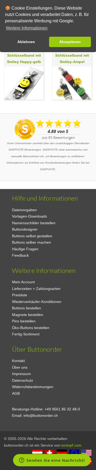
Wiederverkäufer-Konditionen (36, 302)
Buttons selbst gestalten (32, 236)
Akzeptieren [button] (70, 42)
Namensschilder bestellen (33, 223)
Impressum (21, 374)
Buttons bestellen (26, 308)
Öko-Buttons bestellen (30, 328)
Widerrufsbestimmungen (32, 387)
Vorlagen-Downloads (29, 216)
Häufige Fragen (25, 249)
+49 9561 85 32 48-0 (62, 409)
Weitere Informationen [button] (26, 28)
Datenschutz (22, 380)
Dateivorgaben (24, 210)
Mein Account (23, 282)
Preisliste (19, 295)
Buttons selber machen (31, 242)
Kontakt (18, 361)
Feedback (20, 255)
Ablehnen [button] (26, 42)
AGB (16, 393)
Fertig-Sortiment (25, 334)
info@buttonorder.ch (40, 415)
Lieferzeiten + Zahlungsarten (36, 288)
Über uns (19, 367)
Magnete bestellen (27, 315)
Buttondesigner (25, 229)
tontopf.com (71, 445)
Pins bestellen (23, 321)
